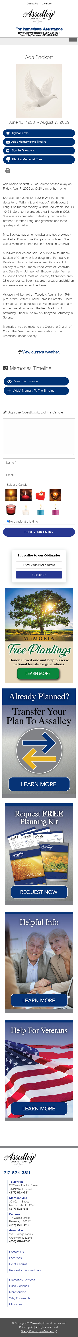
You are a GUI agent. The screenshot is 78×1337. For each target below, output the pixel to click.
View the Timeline (25, 381)
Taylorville (16, 1181)
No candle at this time (23, 521)
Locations (47, 3)
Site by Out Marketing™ (39, 1331)
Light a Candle (19, 133)
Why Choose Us (19, 1298)
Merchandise (17, 1292)
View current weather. (41, 352)
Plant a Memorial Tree (27, 159)
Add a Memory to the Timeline (28, 141)
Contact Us (32, 3)
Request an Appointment (25, 1270)
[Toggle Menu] (73, 40)
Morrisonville (18, 1198)
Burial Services (19, 1286)
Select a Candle (17, 484)
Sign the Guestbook (22, 150)
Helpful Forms (18, 1264)
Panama (14, 1214)
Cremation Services (22, 1280)
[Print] (7, 171)
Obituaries (15, 1304)
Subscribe (39, 575)
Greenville (16, 1230)
